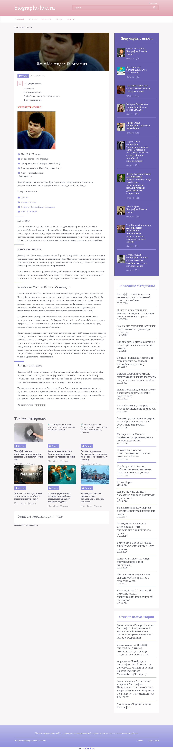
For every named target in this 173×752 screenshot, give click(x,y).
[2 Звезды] (38, 405)
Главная (153, 3)
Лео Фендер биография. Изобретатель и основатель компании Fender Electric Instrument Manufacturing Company (135, 667)
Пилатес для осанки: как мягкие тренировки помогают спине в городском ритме (135, 313)
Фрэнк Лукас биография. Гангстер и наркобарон (138, 125)
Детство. (25, 197)
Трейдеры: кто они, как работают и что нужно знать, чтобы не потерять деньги (134, 469)
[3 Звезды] (40, 405)
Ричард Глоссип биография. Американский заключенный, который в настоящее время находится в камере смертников (135, 631)
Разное (70, 19)
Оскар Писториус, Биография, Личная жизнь (136, 51)
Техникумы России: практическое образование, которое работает (134, 453)
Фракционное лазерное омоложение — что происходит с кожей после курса (134, 528)
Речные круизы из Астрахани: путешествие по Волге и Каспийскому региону (135, 361)
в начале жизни (28, 202)
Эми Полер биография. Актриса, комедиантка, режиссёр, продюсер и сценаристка (132, 649)
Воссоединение (29, 211)
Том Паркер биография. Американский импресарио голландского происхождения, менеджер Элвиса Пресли (138, 233)
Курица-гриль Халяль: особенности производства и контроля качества (135, 437)
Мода (59, 19)
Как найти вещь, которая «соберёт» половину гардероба (136, 407)
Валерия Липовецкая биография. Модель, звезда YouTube (137, 107)
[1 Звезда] (36, 405)
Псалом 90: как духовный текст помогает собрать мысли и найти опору (136, 392)
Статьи (33, 19)
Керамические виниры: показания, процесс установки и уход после (136, 495)
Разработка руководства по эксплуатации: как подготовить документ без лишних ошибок (136, 377)
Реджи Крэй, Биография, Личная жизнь (136, 209)
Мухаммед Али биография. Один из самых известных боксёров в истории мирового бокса (137, 260)
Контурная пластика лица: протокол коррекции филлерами (133, 561)
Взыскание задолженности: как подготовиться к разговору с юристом (136, 329)
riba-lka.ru (90, 748)
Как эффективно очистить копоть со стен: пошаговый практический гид (134, 297)
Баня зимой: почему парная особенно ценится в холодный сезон (136, 510)
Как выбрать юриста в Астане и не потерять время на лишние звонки (136, 345)
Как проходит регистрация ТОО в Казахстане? (136, 70)
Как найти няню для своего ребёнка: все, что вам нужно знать (138, 88)
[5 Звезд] (44, 405)
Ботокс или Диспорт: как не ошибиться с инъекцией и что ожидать (135, 545)
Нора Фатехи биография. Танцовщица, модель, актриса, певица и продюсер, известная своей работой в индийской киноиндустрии (137, 151)
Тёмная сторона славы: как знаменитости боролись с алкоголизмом (133, 577)
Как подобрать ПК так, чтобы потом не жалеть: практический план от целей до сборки (135, 595)
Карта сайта (153, 740)
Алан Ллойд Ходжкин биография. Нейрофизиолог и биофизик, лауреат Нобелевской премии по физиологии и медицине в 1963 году (135, 688)
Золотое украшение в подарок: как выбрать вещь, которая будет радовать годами (136, 421)
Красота (46, 19)
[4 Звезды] (42, 405)
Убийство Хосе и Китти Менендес (38, 207)
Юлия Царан (124, 482)
